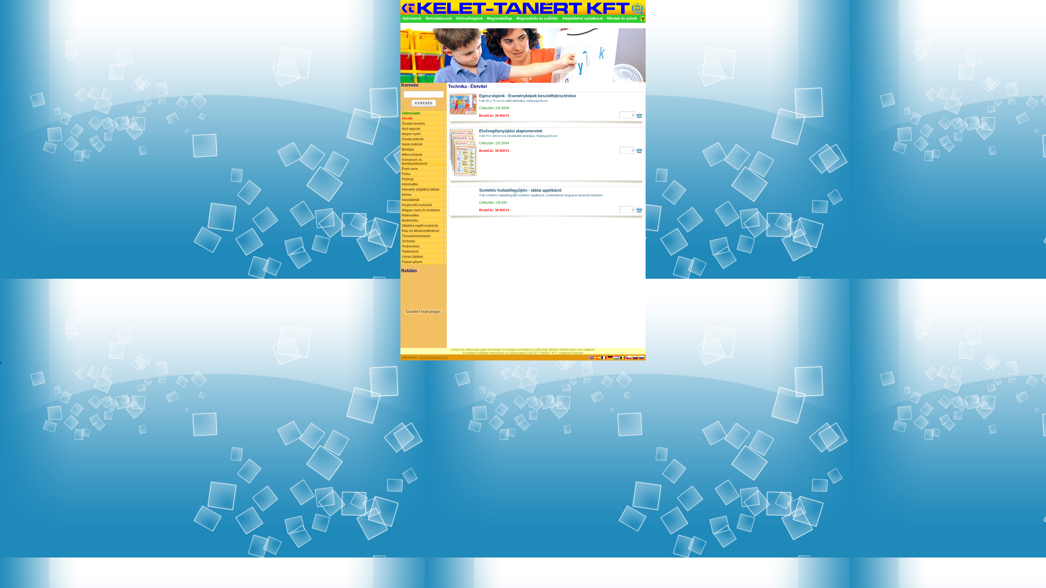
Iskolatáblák (410, 200)
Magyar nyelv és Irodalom (421, 210)
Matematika (410, 215)
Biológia (408, 149)
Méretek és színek (622, 18)
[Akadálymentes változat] (643, 20)
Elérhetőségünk (469, 18)
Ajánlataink (412, 18)
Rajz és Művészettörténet (420, 231)
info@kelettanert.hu (433, 357)
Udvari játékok (412, 257)
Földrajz (408, 179)
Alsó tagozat (411, 129)
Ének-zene (410, 169)
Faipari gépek (412, 262)
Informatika (410, 184)
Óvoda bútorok (413, 139)
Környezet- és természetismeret (414, 162)
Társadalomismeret (416, 236)
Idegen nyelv (411, 134)
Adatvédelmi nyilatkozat (582, 18)
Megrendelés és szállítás (537, 18)
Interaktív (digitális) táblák (420, 189)
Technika (408, 241)
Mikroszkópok (412, 155)
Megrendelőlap (499, 18)
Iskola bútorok (412, 144)
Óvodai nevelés (413, 123)
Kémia (406, 195)
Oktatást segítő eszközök (420, 226)
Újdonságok (411, 113)
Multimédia (410, 220)
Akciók (407, 118)
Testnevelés (410, 246)
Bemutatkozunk (439, 18)
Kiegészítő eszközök (417, 205)
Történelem (410, 251)
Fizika (406, 174)
